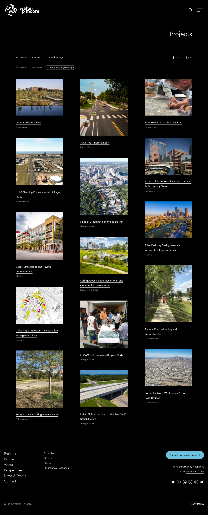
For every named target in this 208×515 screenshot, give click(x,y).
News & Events (15, 476)
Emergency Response (56, 467)
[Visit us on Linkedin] (185, 482)
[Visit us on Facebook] (179, 482)
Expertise (49, 453)
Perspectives (13, 470)
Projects (10, 454)
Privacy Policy (196, 503)
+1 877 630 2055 (195, 471)
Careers (48, 463)
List (190, 57)
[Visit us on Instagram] (196, 482)
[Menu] (200, 10)
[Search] (190, 10)
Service (53, 57)
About (8, 465)
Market (36, 57)
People (9, 459)
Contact (10, 481)
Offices (48, 458)
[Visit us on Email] (202, 482)
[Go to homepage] (22, 10)
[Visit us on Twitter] (190, 482)
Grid (177, 57)
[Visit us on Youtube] (173, 482)
